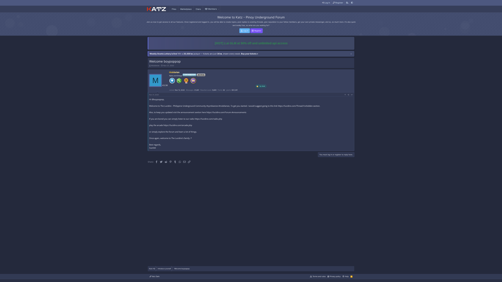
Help (347, 276)
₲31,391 (235, 90)
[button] (218, 9)
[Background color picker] (347, 2)
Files (174, 9)
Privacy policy (335, 276)
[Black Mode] (352, 2)
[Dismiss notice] (351, 54)
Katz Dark (155, 276)
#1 (352, 95)
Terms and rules (319, 276)
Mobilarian (155, 65)
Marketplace (186, 9)
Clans (198, 9)
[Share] (348, 94)
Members (212, 9)
